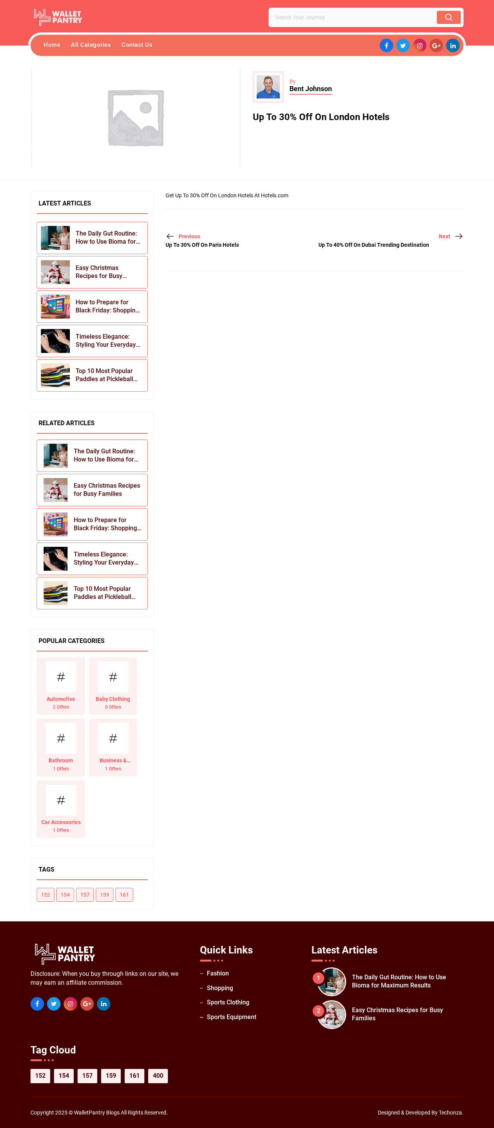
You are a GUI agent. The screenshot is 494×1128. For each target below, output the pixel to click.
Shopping (220, 988)
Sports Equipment (231, 1017)
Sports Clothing (228, 1002)
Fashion (218, 973)
